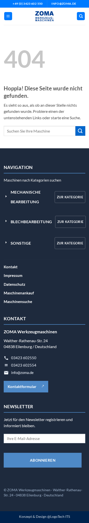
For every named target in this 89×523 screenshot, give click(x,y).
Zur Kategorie (70, 197)
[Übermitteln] (80, 131)
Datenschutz (14, 284)
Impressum (13, 275)
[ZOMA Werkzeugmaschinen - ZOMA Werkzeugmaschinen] (44, 16)
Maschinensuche (18, 301)
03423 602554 (23, 365)
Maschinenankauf (19, 293)
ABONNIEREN (43, 460)
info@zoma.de (22, 372)
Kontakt (11, 267)
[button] (8, 16)
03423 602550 (23, 357)
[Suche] (81, 16)
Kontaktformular (22, 386)
